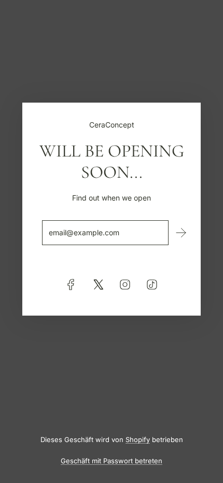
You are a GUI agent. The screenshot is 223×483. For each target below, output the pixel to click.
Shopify (138, 439)
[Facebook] (71, 284)
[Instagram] (125, 284)
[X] (98, 284)
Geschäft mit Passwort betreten (111, 461)
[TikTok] (152, 284)
